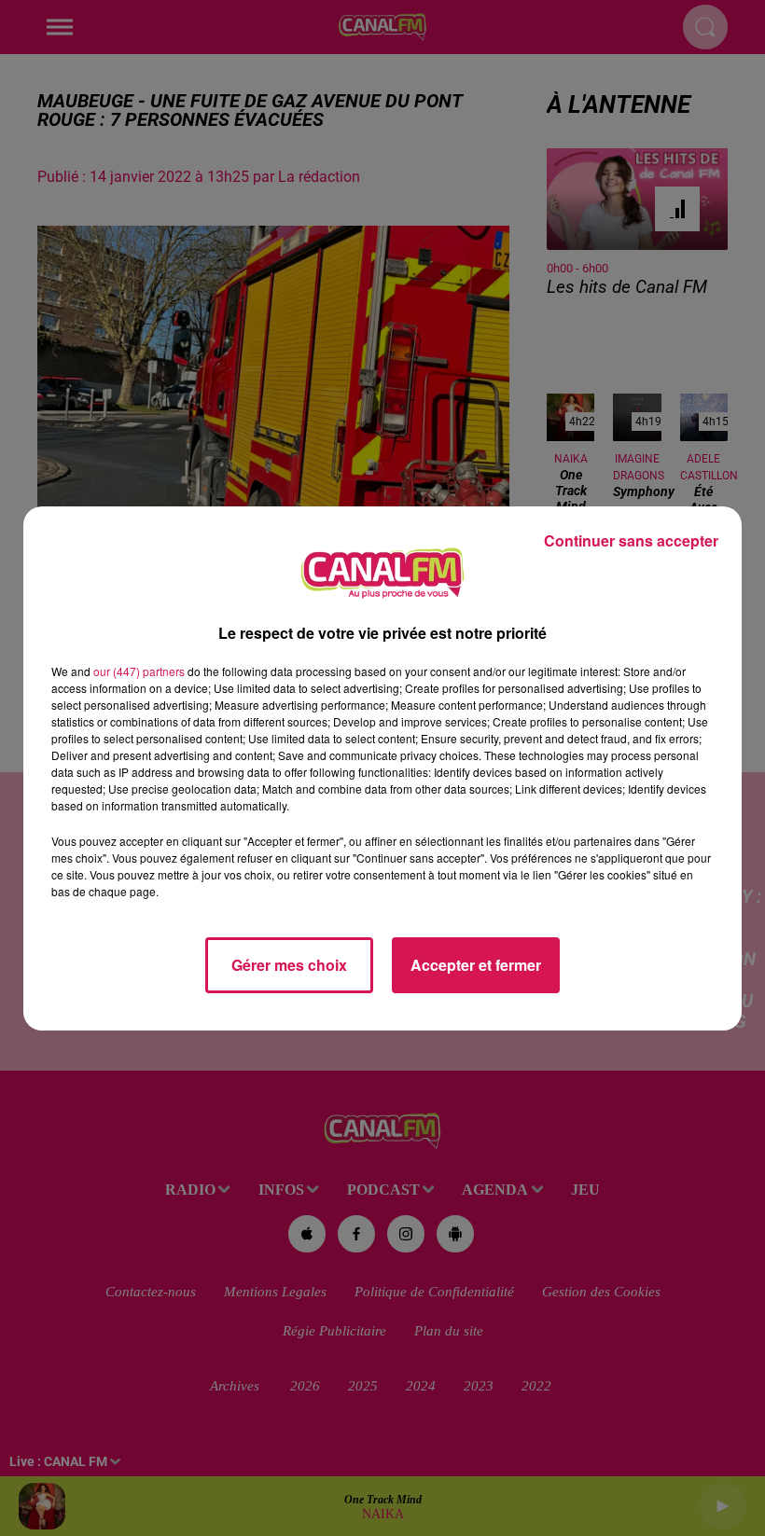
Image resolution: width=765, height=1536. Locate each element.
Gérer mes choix (289, 965)
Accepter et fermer (475, 965)
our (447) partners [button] (139, 671)
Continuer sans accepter (631, 540)
